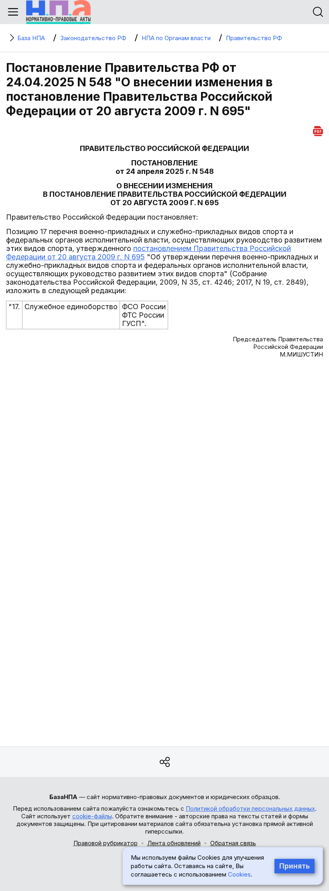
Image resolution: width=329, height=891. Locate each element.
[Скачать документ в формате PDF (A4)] (318, 130)
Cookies (239, 874)
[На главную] (58, 12)
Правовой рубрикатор (105, 843)
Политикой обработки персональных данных (250, 808)
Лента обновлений (174, 843)
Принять (294, 866)
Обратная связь (233, 843)
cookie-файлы (92, 816)
